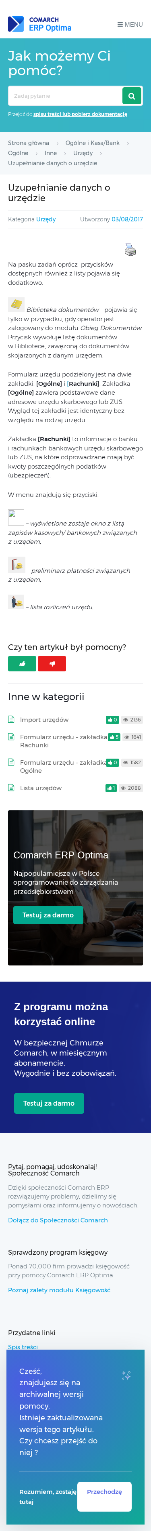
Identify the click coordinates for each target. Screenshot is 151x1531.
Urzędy (46, 219)
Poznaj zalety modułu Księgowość (59, 1290)
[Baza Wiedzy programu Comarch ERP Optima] (39, 24)
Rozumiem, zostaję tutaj (48, 1497)
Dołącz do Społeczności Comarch (58, 1220)
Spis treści (23, 1347)
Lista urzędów (41, 788)
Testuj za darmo (48, 915)
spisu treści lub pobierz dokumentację (80, 114)
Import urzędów (44, 719)
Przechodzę (104, 1491)
